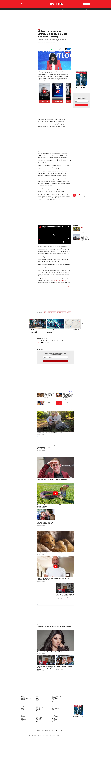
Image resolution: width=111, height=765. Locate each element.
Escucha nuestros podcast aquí (83, 196)
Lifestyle (54, 715)
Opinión (39, 29)
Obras (67, 9)
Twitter (53, 280)
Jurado (53, 726)
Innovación (54, 697)
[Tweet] (66, 49)
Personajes (54, 722)
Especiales (54, 706)
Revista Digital (86, 4)
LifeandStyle (23, 706)
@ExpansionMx (46, 342)
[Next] (82, 323)
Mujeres (77, 9)
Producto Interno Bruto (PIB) (61, 312)
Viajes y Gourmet (24, 725)
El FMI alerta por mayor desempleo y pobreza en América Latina (35, 331)
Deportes (38, 708)
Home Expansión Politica (26, 698)
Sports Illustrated (55, 708)
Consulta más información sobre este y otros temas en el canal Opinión (53, 287)
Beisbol (53, 710)
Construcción (39, 715)
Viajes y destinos (55, 721)
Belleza (37, 700)
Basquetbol (54, 712)
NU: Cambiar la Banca (81, 87)
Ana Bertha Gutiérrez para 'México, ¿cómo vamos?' (52, 340)
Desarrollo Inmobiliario (41, 716)
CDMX (82, 227)
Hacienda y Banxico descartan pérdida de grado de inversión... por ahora (55, 331)
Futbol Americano (55, 711)
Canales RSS (52, 735)
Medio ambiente (39, 722)
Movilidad (38, 726)
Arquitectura (38, 718)
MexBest (53, 718)
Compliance (34, 735)
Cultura (37, 696)
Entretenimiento (39, 707)
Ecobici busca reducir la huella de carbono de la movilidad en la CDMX (85, 230)
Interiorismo (38, 719)
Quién (22, 718)
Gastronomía (54, 719)
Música (37, 710)
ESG (72, 9)
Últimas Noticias (25, 9)
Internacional (53, 9)
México (22, 710)
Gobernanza (38, 725)
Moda (37, 699)
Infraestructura (39, 717)
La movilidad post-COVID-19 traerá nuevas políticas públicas (73, 330)
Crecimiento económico (52, 312)
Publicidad (28, 735)
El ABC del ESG (55, 698)
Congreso (23, 711)
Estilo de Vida (55, 725)
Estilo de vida (39, 702)
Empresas (33, 9)
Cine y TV (38, 709)
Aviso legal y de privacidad (43, 735)
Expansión (23, 696)
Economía (46, 9)
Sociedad (23, 716)
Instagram (63, 280)
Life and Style (85, 9)
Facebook (58, 280)
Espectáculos (23, 719)
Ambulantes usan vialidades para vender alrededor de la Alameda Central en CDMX (85, 238)
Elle (37, 698)
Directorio (58, 735)
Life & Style (38, 705)
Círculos (22, 721)
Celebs (37, 701)
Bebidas (53, 720)
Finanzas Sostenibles (56, 696)
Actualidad (54, 702)
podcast (78, 194)
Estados (22, 714)
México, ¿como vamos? (50, 278)
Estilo (37, 706)
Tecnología (61, 9)
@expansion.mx (57, 730)
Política (39, 9)
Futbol (53, 709)
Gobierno (23, 709)
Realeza (22, 720)
